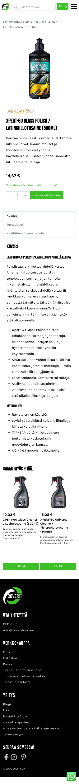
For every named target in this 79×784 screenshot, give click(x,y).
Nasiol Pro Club (15, 716)
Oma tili (9, 652)
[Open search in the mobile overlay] (34, 6)
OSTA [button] (21, 566)
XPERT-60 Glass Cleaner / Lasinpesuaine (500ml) (20, 521)
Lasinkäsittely (12, 22)
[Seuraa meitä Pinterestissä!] (22, 757)
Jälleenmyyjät (14, 734)
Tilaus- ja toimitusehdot (22, 670)
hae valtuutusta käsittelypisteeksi (32, 728)
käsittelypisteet (18, 722)
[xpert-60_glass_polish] (39, 69)
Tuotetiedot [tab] (15, 224)
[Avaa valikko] (73, 6)
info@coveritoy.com (18, 630)
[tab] (39, 98)
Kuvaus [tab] (12, 215)
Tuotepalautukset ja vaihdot (25, 676)
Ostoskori (10, 658)
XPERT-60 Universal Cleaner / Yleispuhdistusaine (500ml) (54, 525)
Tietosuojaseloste (17, 682)
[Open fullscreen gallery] (69, 98)
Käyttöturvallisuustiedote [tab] (25, 233)
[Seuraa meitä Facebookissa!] (6, 757)
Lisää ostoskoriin (46, 195)
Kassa (7, 664)
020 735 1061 (13, 624)
